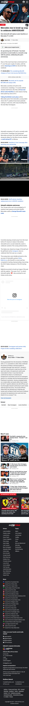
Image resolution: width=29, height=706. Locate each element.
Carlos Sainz (6, 551)
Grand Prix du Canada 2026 (11, 592)
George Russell (6, 555)
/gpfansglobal (7, 636)
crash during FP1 (7, 139)
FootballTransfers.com (8, 682)
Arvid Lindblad (6, 565)
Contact (23, 689)
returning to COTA (10, 66)
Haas (16, 541)
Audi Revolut (18, 535)
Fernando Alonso (7, 561)
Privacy (11, 696)
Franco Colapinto (7, 539)
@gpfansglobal (8, 638)
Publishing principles (15, 693)
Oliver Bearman (6, 557)
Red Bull (4, 405)
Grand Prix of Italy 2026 (10, 607)
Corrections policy (8, 695)
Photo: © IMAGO (4, 22)
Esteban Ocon (6, 559)
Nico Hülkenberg (7, 571)
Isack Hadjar (6, 543)
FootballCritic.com (19, 682)
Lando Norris (6, 535)
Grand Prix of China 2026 (11, 584)
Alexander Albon (7, 549)
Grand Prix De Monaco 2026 (11, 594)
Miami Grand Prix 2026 (10, 590)
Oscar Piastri (6, 537)
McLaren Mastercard (20, 543)
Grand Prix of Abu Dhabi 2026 (12, 627)
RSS (19, 689)
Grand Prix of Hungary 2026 (11, 603)
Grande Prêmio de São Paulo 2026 (13, 621)
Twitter (16, 691)
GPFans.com (6, 684)
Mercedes (17, 545)
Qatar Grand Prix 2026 (10, 625)
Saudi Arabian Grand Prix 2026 (12, 588)
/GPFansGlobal (8, 642)
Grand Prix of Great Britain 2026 (12, 600)
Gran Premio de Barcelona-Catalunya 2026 (15, 596)
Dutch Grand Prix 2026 (10, 605)
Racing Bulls (18, 547)
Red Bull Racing (19, 549)
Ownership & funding (18, 695)
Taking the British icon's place (10, 97)
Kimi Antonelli (6, 553)
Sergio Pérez (6, 575)
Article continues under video (14, 77)
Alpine (16, 531)
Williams (17, 551)
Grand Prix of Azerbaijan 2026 (12, 611)
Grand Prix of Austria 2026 (11, 598)
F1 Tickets (6, 696)
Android (6, 693)
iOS (9, 693)
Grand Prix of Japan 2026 (11, 586)
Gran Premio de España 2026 (12, 609)
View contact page (7, 675)
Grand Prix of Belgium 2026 (11, 601)
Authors (6, 689)
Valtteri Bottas (6, 573)
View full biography (6, 398)
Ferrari (16, 539)
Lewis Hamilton (23, 405)
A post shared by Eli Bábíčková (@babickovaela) (13, 316)
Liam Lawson (6, 545)
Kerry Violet (7, 40)
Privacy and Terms (12, 689)
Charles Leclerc (6, 533)
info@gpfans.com (7, 663)
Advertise (6, 691)
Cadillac (17, 537)
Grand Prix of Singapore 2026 (12, 615)
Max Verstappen (12, 405)
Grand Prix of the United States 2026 (14, 617)
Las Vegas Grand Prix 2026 (11, 623)
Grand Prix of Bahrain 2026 (11, 613)
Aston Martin (18, 533)
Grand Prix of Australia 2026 (12, 582)
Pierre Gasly (6, 541)
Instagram (15, 251)
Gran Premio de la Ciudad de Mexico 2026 (15, 619)
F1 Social (3, 24)
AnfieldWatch (18, 684)
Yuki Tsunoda (6, 567)
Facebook (11, 691)
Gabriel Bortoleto (7, 569)
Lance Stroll (6, 563)
